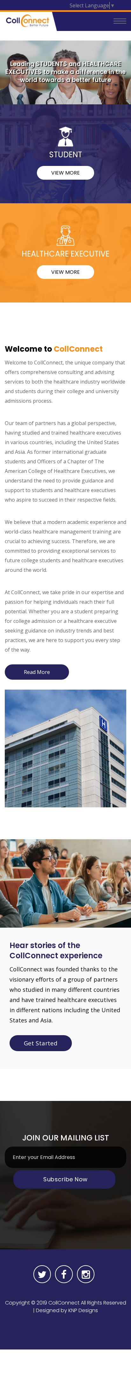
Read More (37, 672)
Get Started (41, 1043)
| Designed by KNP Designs (65, 1310)
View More (65, 172)
